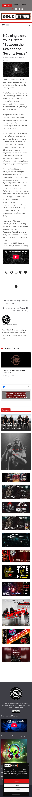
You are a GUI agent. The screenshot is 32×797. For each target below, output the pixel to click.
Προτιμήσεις (17, 789)
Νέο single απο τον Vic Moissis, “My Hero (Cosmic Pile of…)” (15, 309)
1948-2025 (16, 454)
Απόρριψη (17, 785)
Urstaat (6, 60)
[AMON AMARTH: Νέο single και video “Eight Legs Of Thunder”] (16, 416)
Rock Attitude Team (20, 57)
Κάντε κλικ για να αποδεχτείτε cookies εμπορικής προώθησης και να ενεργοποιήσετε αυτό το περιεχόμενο (16, 395)
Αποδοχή (17, 781)
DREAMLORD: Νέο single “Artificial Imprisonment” (16, 302)
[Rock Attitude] (3, 25)
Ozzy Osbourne (16, 449)
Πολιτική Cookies (16, 794)
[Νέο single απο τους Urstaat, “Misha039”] (16, 353)
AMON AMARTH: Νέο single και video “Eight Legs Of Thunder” (14, 424)
